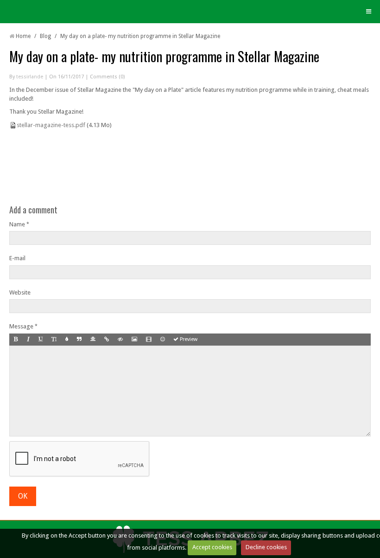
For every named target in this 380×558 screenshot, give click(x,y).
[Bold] (16, 340)
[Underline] (40, 340)
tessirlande (29, 77)
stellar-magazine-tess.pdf (51, 125)
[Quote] (79, 340)
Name (17, 224)
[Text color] (67, 340)
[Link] (107, 340)
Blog (45, 36)
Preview (187, 339)
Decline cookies (266, 547)
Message (21, 326)
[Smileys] (162, 340)
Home (23, 36)
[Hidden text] (120, 340)
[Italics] (28, 340)
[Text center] (93, 340)
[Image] (134, 340)
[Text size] (54, 340)
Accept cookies (212, 547)
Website (20, 292)
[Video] (148, 340)
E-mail (17, 258)
